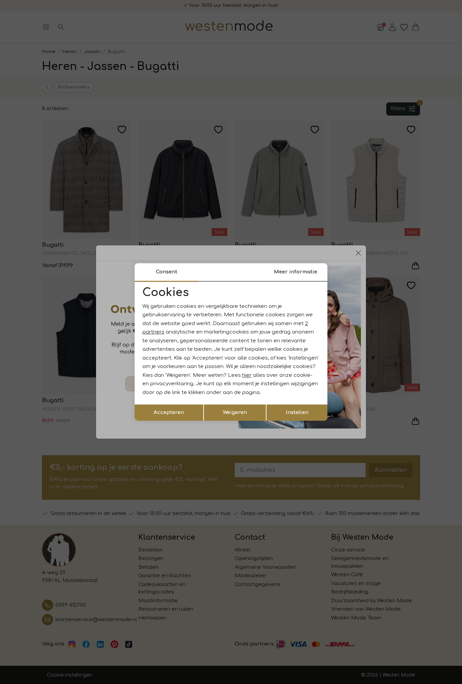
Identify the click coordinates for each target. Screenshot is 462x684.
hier (247, 375)
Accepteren (169, 412)
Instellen (297, 412)
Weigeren (235, 412)
